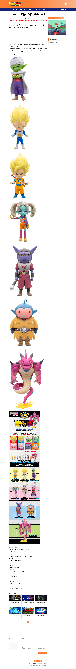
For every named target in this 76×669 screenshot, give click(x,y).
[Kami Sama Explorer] (15, 3)
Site (36, 638)
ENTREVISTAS (18, 9)
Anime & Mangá (46, 3)
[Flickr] (41, 661)
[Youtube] (39, 661)
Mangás (34, 663)
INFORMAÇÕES (37, 9)
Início (26, 3)
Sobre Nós (40, 663)
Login (58, 9)
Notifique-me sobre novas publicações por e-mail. (40, 649)
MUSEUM (43, 9)
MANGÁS (25, 9)
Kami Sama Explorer (53, 39)
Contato (54, 3)
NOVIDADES (11, 9)
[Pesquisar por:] (57, 14)
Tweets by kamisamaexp (53, 42)
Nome (10, 638)
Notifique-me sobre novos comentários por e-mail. (26, 649)
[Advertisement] (28, 36)
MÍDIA (30, 9)
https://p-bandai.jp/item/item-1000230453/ (20, 591)
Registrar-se (63, 9)
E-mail (23, 638)
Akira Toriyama (32, 3)
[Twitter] (37, 661)
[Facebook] (35, 661)
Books (39, 3)
